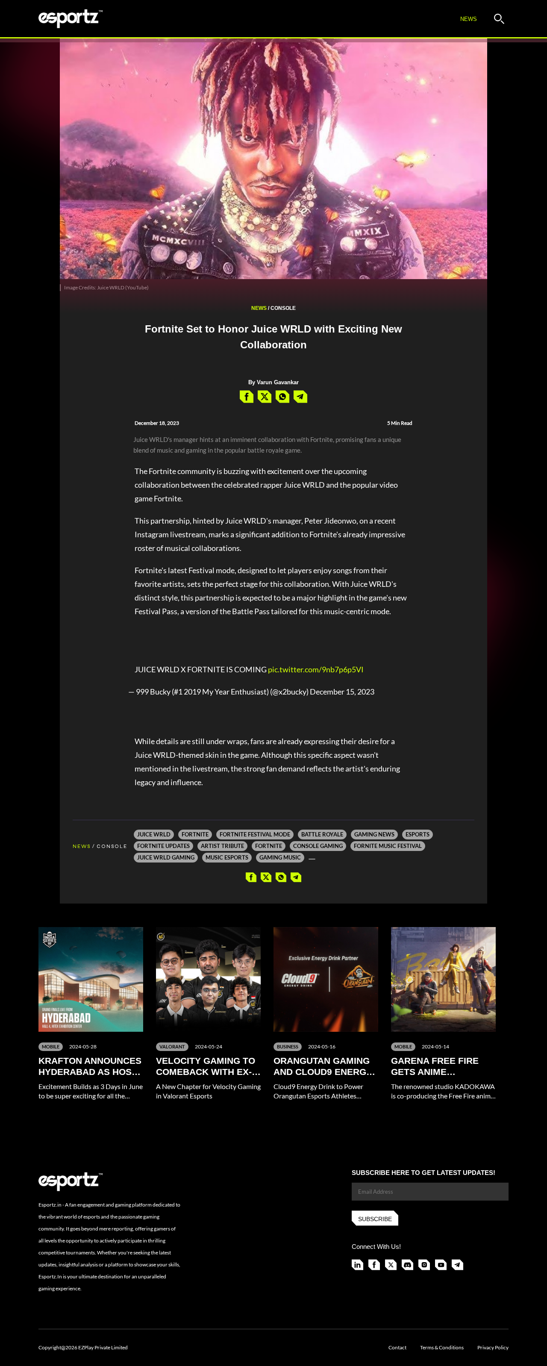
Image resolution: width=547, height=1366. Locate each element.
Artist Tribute (222, 845)
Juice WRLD (154, 834)
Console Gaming (318, 845)
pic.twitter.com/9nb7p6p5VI (316, 669)
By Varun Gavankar (273, 382)
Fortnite (195, 834)
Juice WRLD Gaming (165, 857)
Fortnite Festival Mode (255, 834)
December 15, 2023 (342, 691)
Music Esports (227, 857)
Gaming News (374, 834)
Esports (417, 834)
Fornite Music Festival (388, 845)
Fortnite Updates (163, 845)
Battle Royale (322, 834)
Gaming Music (280, 857)
